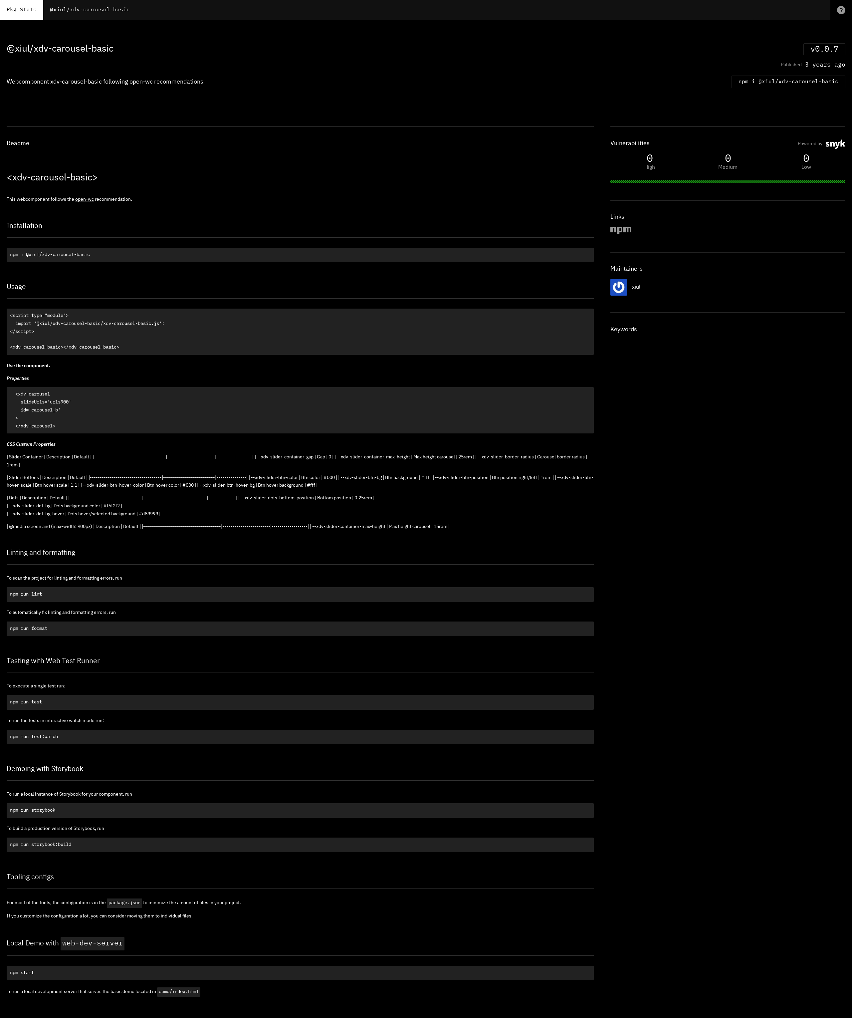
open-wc (84, 199)
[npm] (620, 232)
